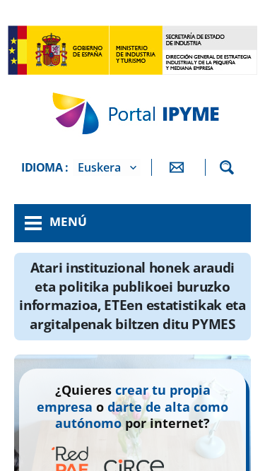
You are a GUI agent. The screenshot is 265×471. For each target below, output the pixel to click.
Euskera (99, 167)
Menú (68, 221)
